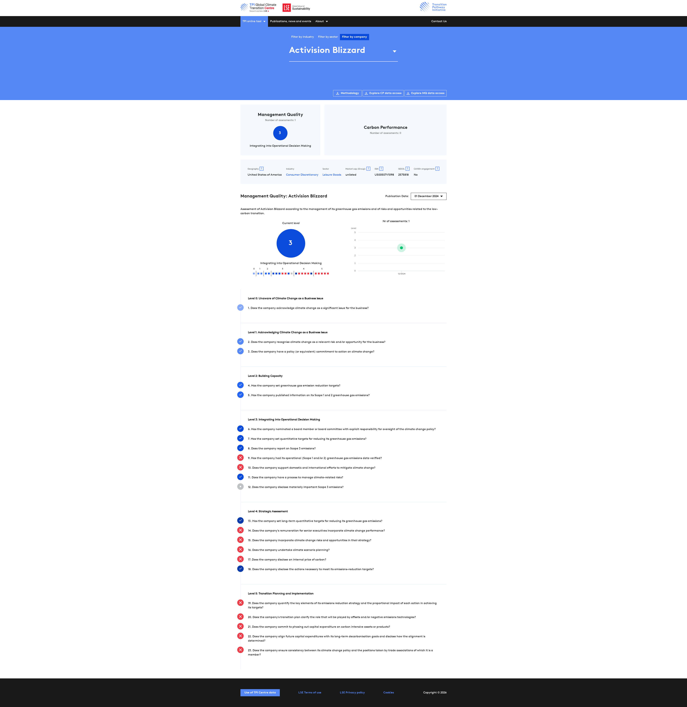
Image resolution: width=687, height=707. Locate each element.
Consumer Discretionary (302, 174)
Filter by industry (302, 37)
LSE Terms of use (309, 692)
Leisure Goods (332, 174)
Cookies (388, 692)
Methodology (350, 93)
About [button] (319, 21)
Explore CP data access (385, 93)
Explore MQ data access (427, 93)
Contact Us (439, 21)
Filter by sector (328, 37)
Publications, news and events (290, 21)
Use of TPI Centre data (260, 692)
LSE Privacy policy (352, 692)
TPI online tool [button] (252, 21)
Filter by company (354, 37)
